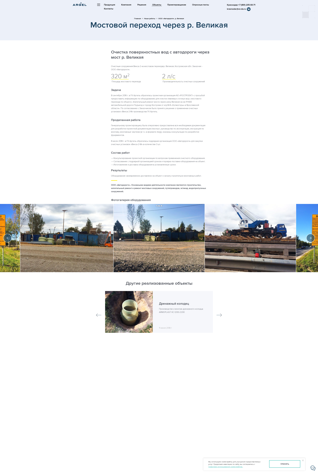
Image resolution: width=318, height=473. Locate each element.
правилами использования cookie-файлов (225, 467)
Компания (126, 5)
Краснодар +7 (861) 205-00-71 (241, 5)
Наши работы (149, 18)
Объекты (156, 5)
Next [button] (310, 238)
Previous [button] (7, 238)
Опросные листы (200, 5)
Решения (141, 5)
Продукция (109, 5)
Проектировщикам (176, 5)
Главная (137, 18)
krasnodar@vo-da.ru (236, 9)
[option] (159, 238)
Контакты (108, 9)
